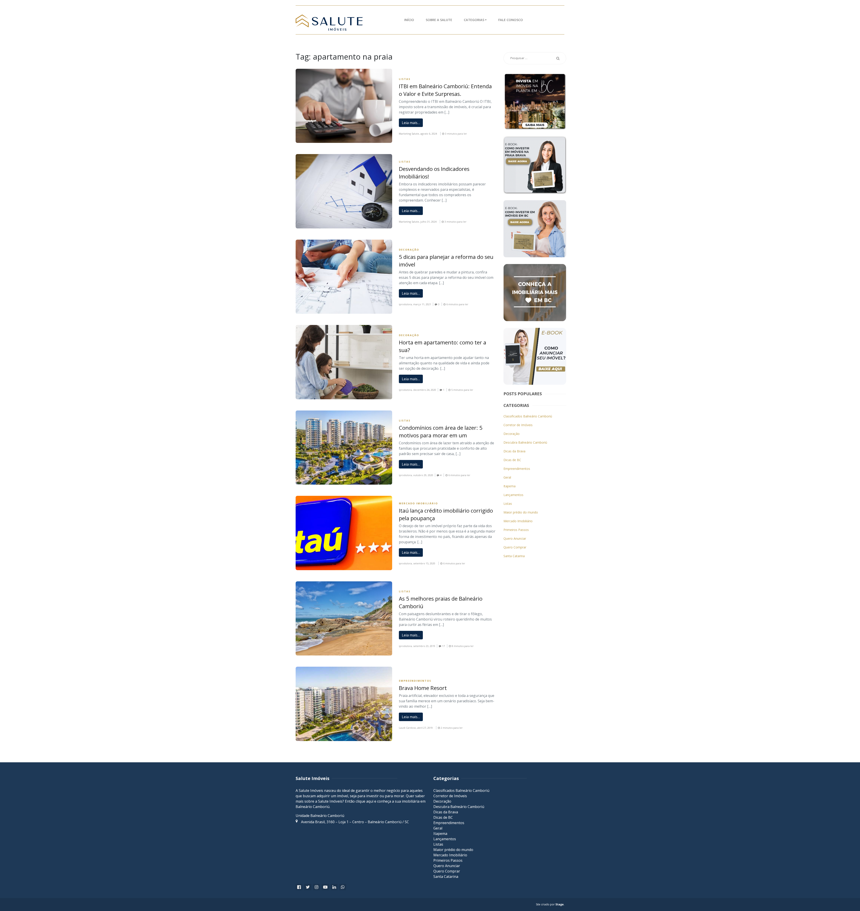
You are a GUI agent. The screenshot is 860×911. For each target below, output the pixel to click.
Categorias (474, 20)
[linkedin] (334, 887)
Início (409, 20)
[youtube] (325, 887)
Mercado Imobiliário (418, 503)
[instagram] (316, 887)
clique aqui (364, 801)
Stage (559, 904)
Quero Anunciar (514, 538)
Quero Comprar (514, 547)
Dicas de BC (512, 460)
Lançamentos (513, 495)
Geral (507, 477)
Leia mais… (411, 122)
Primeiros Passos (516, 530)
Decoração (409, 249)
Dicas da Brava (514, 451)
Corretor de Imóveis (518, 425)
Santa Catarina (514, 556)
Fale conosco (510, 20)
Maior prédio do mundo (520, 512)
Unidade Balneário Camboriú (320, 815)
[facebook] (299, 887)
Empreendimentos (415, 680)
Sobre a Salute (439, 20)
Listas (405, 79)
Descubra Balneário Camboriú (525, 442)
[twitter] (307, 887)
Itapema (509, 486)
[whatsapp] (342, 887)
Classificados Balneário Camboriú (527, 416)
